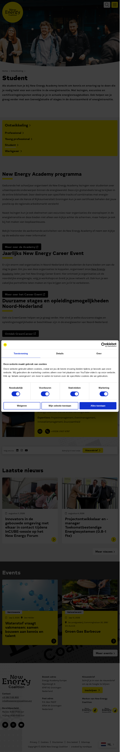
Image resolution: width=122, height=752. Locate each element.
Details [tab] (60, 353)
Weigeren (22, 405)
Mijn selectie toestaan (60, 405)
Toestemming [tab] (21, 353)
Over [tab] (98, 353)
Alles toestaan (98, 405)
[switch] (45, 394)
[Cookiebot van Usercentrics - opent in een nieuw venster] (103, 345)
